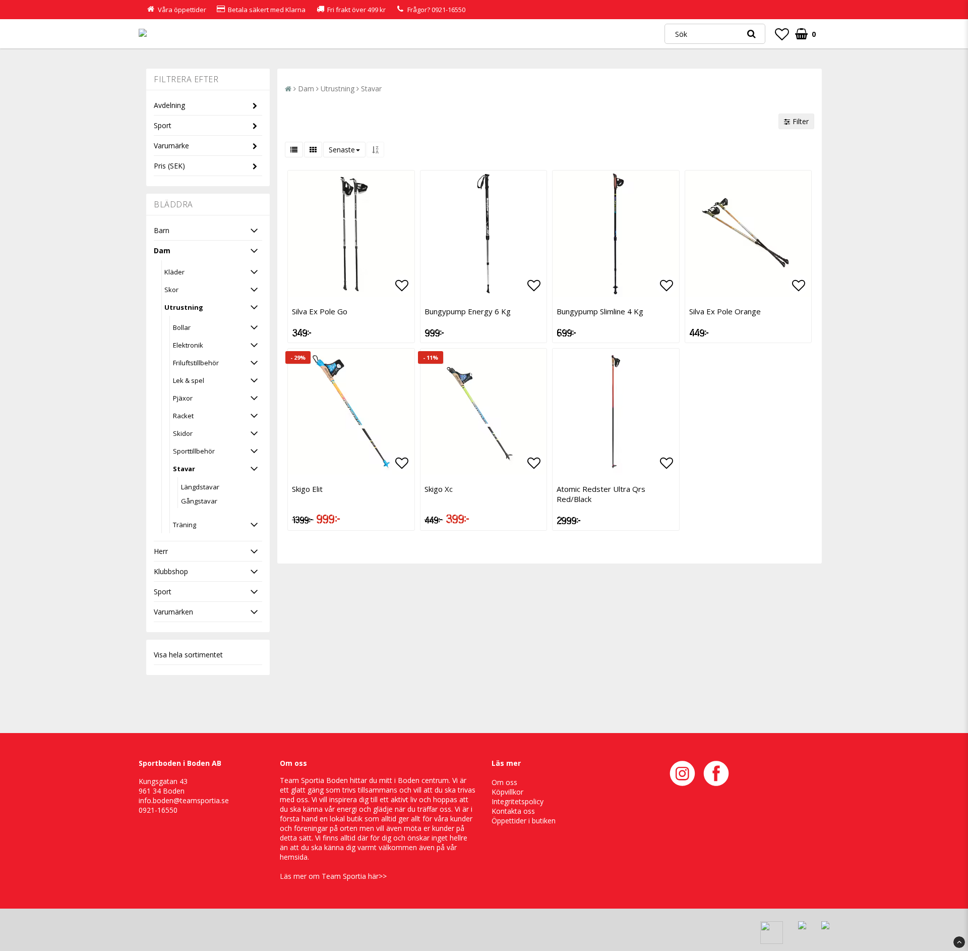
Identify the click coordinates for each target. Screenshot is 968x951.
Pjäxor (183, 398)
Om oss (504, 782)
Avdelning (169, 105)
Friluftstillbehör (196, 362)
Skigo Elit (307, 489)
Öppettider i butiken (524, 820)
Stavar (184, 468)
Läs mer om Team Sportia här (329, 876)
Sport (162, 125)
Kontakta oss (513, 811)
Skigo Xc (439, 489)
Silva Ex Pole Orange (725, 311)
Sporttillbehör (194, 451)
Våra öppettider (182, 9)
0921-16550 (448, 9)
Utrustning (183, 307)
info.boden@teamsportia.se (184, 800)
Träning (184, 524)
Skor (171, 289)
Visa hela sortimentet (188, 654)
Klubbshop (171, 571)
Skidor (183, 433)
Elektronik (188, 345)
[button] (782, 33)
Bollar (182, 327)
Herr (161, 551)
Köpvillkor (507, 792)
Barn (161, 230)
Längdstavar (200, 486)
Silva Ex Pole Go (319, 311)
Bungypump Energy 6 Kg (468, 311)
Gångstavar (199, 501)
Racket (183, 415)
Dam (162, 250)
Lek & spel (188, 380)
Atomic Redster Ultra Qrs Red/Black (601, 494)
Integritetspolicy (517, 801)
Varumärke (171, 145)
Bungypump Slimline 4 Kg (600, 311)
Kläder (174, 271)
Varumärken (173, 612)
